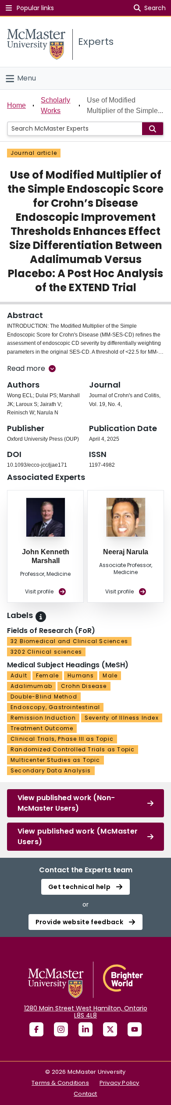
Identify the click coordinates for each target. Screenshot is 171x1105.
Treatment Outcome (42, 728)
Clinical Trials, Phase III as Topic (62, 739)
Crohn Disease (84, 686)
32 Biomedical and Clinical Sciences (69, 641)
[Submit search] (152, 128)
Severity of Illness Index (122, 717)
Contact (85, 1094)
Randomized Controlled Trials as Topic (73, 749)
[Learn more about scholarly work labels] (41, 616)
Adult (19, 675)
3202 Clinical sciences (46, 651)
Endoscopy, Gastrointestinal (55, 707)
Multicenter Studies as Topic (55, 760)
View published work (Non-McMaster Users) (66, 803)
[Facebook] (36, 1029)
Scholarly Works (55, 105)
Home (16, 105)
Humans (81, 675)
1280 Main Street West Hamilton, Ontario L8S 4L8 (85, 1012)
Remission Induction (43, 717)
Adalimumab (31, 686)
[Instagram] (61, 1029)
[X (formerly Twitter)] (110, 1029)
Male (110, 675)
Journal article (34, 153)
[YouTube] (135, 1029)
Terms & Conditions (60, 1083)
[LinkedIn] (85, 1029)
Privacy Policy (119, 1083)
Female (47, 675)
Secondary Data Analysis (51, 770)
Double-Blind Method (44, 696)
